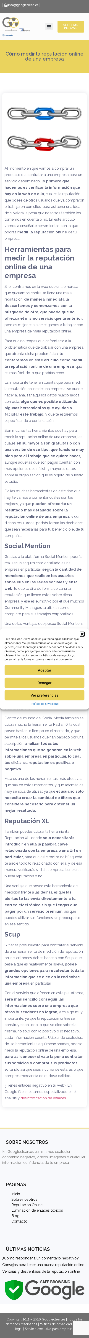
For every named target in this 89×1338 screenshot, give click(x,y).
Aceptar (44, 670)
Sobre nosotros (24, 1199)
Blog (15, 1216)
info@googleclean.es (23, 5)
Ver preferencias (44, 695)
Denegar (44, 683)
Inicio (15, 1194)
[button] (82, 634)
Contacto (19, 1221)
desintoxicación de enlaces (43, 1098)
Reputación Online (26, 1205)
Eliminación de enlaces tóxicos (37, 1210)
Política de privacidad (44, 703)
